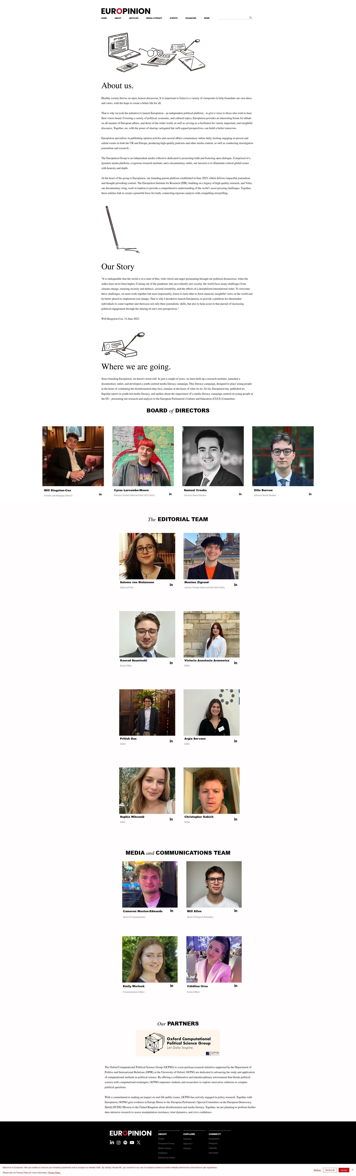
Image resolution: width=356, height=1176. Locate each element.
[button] (206, 18)
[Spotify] (125, 1142)
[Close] (352, 1170)
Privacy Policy (54, 1172)
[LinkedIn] (100, 494)
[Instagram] (118, 1142)
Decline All (330, 1170)
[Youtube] (131, 1142)
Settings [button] (317, 1170)
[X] (138, 1142)
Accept (344, 1170)
